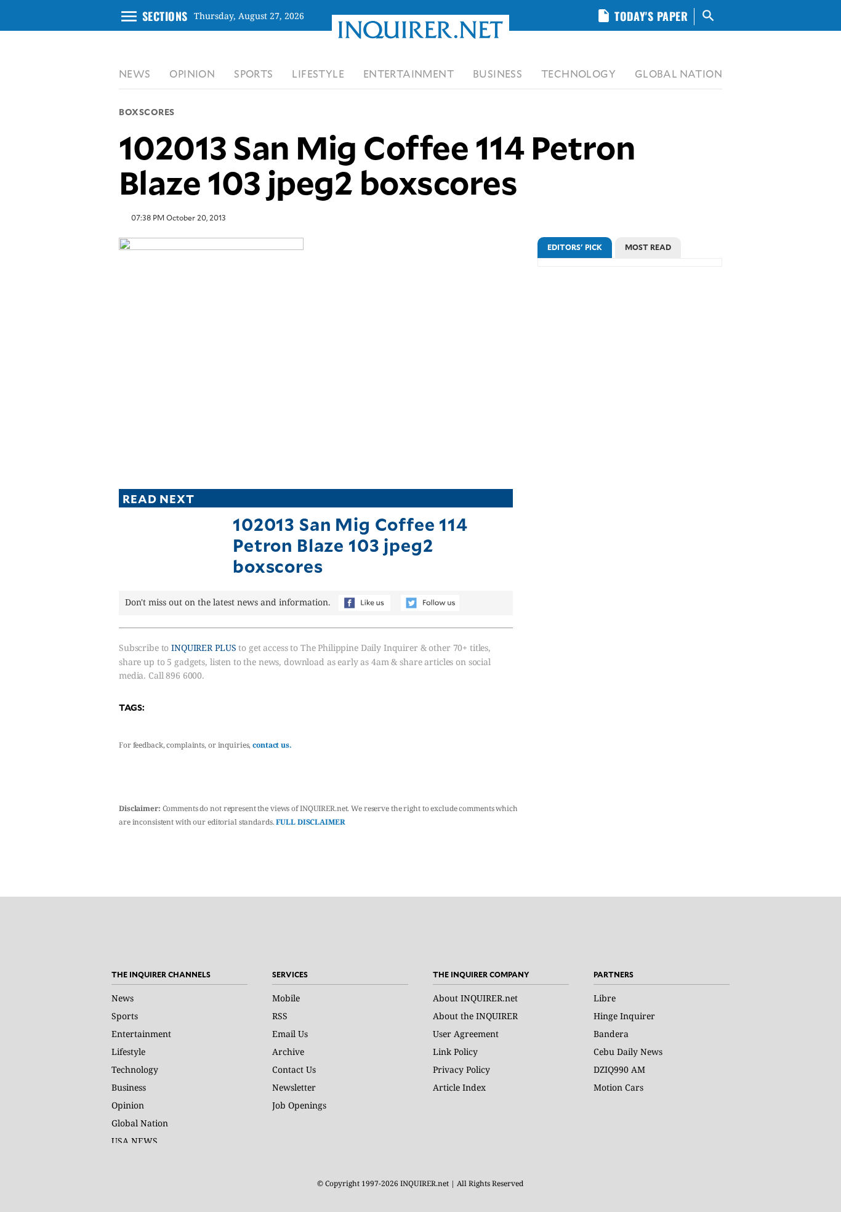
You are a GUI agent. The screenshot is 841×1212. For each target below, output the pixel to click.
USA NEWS (134, 1141)
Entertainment (141, 1034)
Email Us (290, 1034)
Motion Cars (618, 1087)
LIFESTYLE (318, 73)
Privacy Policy (461, 1069)
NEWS (135, 73)
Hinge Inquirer (624, 1016)
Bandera (611, 1034)
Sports (124, 1016)
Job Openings (299, 1105)
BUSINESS (497, 73)
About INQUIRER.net (475, 998)
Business (128, 1087)
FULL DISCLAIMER (310, 822)
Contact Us (294, 1069)
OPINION (192, 73)
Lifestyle (128, 1051)
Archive (288, 1051)
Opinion (127, 1105)
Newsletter (294, 1087)
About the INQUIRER (475, 1016)
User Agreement (466, 1034)
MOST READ (648, 247)
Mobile (286, 998)
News (122, 998)
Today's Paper (651, 16)
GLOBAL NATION (678, 73)
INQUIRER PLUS (203, 647)
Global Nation (139, 1123)
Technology (134, 1069)
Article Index (459, 1087)
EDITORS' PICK (574, 247)
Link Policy (455, 1051)
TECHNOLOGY (578, 73)
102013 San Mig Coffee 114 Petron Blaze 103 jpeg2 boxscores (350, 544)
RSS (280, 1016)
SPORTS (253, 73)
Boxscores (147, 112)
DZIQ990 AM (619, 1069)
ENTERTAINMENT (408, 73)
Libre (605, 998)
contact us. (272, 745)
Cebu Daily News (628, 1051)
